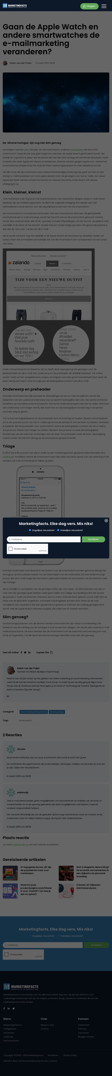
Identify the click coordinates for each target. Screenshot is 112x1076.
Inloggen (90, 6)
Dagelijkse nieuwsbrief (43, 530)
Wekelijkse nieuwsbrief (71, 530)
